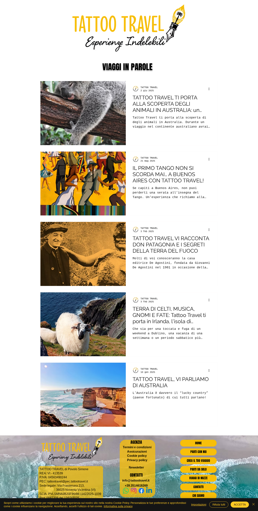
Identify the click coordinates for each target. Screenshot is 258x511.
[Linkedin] (149, 490)
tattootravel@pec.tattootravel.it (67, 481)
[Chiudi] (253, 504)
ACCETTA (240, 504)
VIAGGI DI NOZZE (198, 478)
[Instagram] (133, 490)
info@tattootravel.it (135, 480)
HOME (198, 443)
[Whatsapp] (126, 490)
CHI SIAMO (198, 495)
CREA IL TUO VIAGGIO (198, 460)
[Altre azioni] (210, 89)
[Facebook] (141, 490)
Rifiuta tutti (218, 504)
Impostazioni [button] (198, 504)
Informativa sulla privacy (118, 506)
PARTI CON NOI (198, 452)
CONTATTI (198, 487)
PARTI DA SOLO (198, 469)
